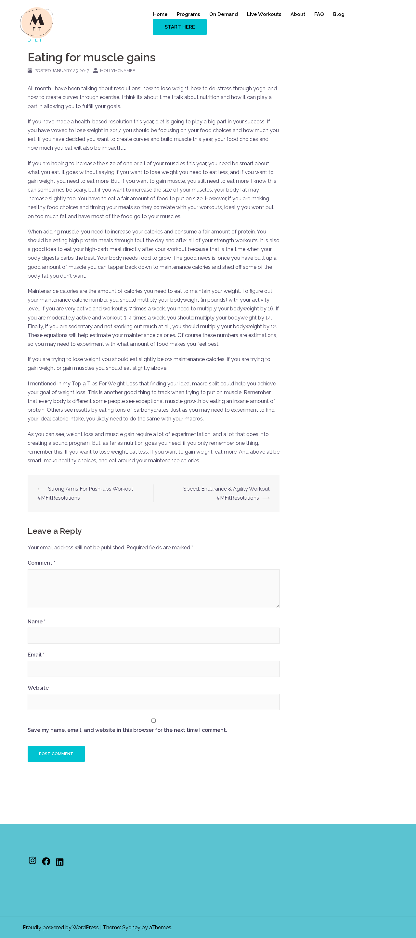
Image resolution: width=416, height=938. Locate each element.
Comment (41, 563)
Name (37, 622)
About (298, 14)
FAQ (319, 14)
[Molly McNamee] (37, 22)
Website (38, 688)
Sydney (131, 927)
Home (160, 14)
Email (36, 655)
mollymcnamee (117, 70)
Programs (188, 14)
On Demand (223, 14)
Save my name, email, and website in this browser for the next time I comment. (127, 730)
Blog (338, 14)
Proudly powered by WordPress (61, 927)
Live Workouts (264, 14)
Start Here (180, 27)
